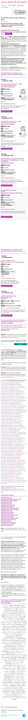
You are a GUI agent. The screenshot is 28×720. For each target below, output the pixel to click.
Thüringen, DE (4, 21)
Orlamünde (8, 390)
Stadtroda (7, 473)
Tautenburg (8, 479)
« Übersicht (3, 5)
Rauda (17, 477)
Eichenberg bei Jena (16, 463)
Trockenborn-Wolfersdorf (11, 443)
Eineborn (7, 418)
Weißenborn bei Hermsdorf (11, 424)
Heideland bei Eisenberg (12, 426)
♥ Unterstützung (4, 7)
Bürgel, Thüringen (16, 393)
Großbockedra (17, 387)
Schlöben (7, 454)
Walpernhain (13, 429)
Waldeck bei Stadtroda (10, 383)
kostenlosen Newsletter (6, 377)
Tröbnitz (7, 423)
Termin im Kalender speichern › (8, 103)
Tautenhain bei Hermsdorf (12, 455)
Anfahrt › (3, 101)
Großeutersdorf (13, 416)
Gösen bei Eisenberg (15, 447)
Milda (20, 470)
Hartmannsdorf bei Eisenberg (12, 391)
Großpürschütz (8, 469)
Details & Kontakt (6, 111)
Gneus (11, 461)
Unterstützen (4, 711)
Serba (6, 397)
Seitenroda (19, 397)
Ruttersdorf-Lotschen (10, 476)
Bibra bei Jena (8, 448)
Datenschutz (20, 710)
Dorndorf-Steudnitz (15, 396)
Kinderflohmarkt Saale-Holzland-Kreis (15, 380)
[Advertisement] (14, 233)
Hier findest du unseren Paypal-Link (9, 328)
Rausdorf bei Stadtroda (10, 403)
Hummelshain (8, 464)
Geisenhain (7, 409)
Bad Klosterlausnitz (17, 412)
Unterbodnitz (14, 474)
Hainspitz (7, 394)
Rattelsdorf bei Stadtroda (11, 471)
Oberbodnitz (17, 407)
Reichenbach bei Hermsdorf (11, 439)
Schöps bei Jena (9, 428)
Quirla (6, 415)
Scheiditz (13, 457)
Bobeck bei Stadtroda (10, 458)
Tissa (6, 477)
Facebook (9, 710)
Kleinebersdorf (14, 451)
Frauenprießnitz (9, 432)
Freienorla (7, 453)
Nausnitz (21, 453)
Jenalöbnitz (11, 406)
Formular (19, 370)
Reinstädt (18, 438)
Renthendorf (8, 399)
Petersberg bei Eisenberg (11, 384)
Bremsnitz (7, 437)
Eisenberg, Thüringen (10, 431)
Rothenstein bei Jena (10, 389)
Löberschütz (8, 386)
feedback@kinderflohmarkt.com (10, 337)
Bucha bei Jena (8, 460)
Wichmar (12, 435)
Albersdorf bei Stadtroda (12, 479)
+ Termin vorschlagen (11, 5)
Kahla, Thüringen (15, 402)
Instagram (3, 710)
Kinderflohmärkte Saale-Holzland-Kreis (13, 19)
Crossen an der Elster (15, 467)
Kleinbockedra (8, 405)
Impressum (14, 710)
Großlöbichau (14, 422)
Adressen (22, 352)
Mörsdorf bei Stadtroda (10, 413)
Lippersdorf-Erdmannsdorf (13, 469)
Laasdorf (10, 482)
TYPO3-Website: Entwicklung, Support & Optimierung (9, 715)
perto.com (24, 529)
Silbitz (19, 426)
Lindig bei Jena (8, 441)
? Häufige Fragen (20, 5)
